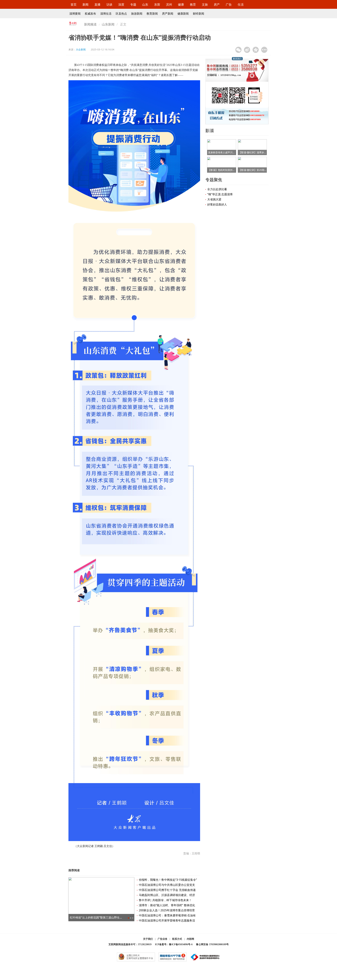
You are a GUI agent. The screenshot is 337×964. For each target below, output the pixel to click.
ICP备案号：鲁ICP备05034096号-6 (174, 944)
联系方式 (177, 939)
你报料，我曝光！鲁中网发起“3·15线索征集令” (168, 880)
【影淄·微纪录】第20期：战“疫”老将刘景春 (262, 170)
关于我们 (148, 939)
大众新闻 (81, 49)
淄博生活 (105, 13)
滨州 (169, 4)
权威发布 (90, 13)
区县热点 (121, 13)
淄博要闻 (75, 13)
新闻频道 (90, 24)
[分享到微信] (238, 50)
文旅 (205, 4)
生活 (241, 4)
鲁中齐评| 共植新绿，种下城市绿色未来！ (165, 900)
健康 (181, 4)
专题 (133, 4)
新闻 (85, 4)
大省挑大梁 (214, 199)
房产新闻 (167, 13)
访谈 (109, 4)
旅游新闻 (136, 13)
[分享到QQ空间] (256, 50)
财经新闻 (198, 13)
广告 (229, 4)
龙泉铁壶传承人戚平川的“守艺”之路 (227, 152)
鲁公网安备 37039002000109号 (212, 944)
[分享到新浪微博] (247, 50)
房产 (217, 4)
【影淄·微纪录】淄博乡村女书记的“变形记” (262, 152)
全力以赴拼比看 (217, 189)
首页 (74, 4)
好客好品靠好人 (217, 204)
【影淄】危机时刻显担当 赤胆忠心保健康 (230, 170)
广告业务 (162, 939)
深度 (121, 4)
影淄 (209, 130)
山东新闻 (108, 24)
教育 (193, 4)
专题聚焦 (213, 179)
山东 (145, 4)
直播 (97, 4)
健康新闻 (183, 13)
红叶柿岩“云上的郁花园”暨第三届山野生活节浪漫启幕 (103, 917)
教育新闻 (152, 13)
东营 (157, 4)
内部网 (190, 939)
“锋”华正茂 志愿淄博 (220, 194)
